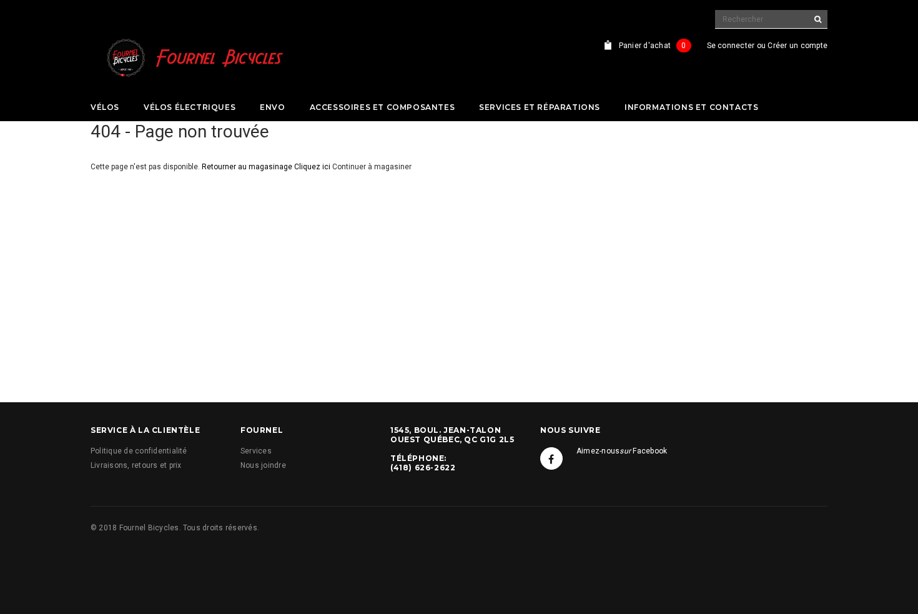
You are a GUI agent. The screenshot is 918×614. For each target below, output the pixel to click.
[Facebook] (551, 458)
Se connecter (731, 45)
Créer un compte (797, 45)
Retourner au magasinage (247, 166)
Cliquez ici (313, 166)
